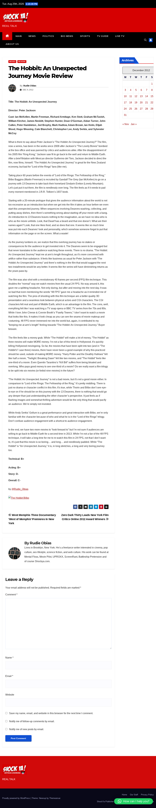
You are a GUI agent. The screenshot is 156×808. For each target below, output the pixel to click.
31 (125, 115)
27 (141, 108)
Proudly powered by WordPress (16, 798)
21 (146, 102)
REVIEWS (21, 61)
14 (146, 96)
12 (136, 96)
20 (141, 102)
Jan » (134, 124)
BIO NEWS (67, 36)
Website (9, 694)
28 (146, 108)
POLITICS (48, 36)
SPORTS (85, 36)
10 (125, 96)
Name (9, 657)
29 (152, 108)
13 (141, 96)
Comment (11, 594)
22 (152, 102)
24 (125, 108)
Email (9, 676)
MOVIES (12, 61)
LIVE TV (119, 36)
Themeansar (54, 798)
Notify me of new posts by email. (26, 729)
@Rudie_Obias (20, 489)
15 (152, 96)
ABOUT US (12, 44)
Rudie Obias (29, 85)
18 (130, 102)
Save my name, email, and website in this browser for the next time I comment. (51, 713)
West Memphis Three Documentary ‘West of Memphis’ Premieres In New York (32, 519)
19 (136, 102)
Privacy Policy (147, 795)
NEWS (32, 36)
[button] (145, 40)
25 (130, 108)
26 (136, 108)
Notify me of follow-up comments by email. (32, 721)
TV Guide (102, 36)
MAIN (19, 36)
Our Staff (134, 795)
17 (125, 102)
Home (124, 795)
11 (130, 96)
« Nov (125, 124)
